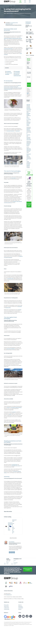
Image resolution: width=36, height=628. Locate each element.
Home (5, 13)
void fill (8, 407)
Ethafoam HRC (8, 307)
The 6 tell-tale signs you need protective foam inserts (29, 107)
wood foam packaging (11, 348)
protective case (10, 278)
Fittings (31, 48)
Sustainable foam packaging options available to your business (29, 114)
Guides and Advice (10, 13)
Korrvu (10, 414)
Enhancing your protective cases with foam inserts (29, 137)
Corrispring (13, 411)
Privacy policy (6, 604)
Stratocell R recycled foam (28, 40)
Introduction (8, 71)
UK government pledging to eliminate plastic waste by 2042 (13, 38)
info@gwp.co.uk (9, 594)
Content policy (6, 609)
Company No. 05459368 (7, 624)
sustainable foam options (15, 465)
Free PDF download (29, 173)
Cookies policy (6, 607)
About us (20, 604)
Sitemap (19, 609)
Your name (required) (29, 67)
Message (28, 77)
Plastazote (18, 130)
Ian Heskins (11, 541)
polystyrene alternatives (8, 48)
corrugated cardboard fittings (16, 407)
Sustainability (20, 607)
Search (25, 2)
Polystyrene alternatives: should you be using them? (29, 143)
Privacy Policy (28, 93)
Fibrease (19, 309)
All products (20, 606)
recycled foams (14, 464)
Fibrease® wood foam (28, 49)
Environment (11, 25)
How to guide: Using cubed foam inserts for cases (29, 150)
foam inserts (13, 177)
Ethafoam (12, 130)
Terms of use (6, 606)
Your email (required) (29, 73)
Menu (30, 2)
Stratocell (8, 130)
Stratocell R (20, 306)
